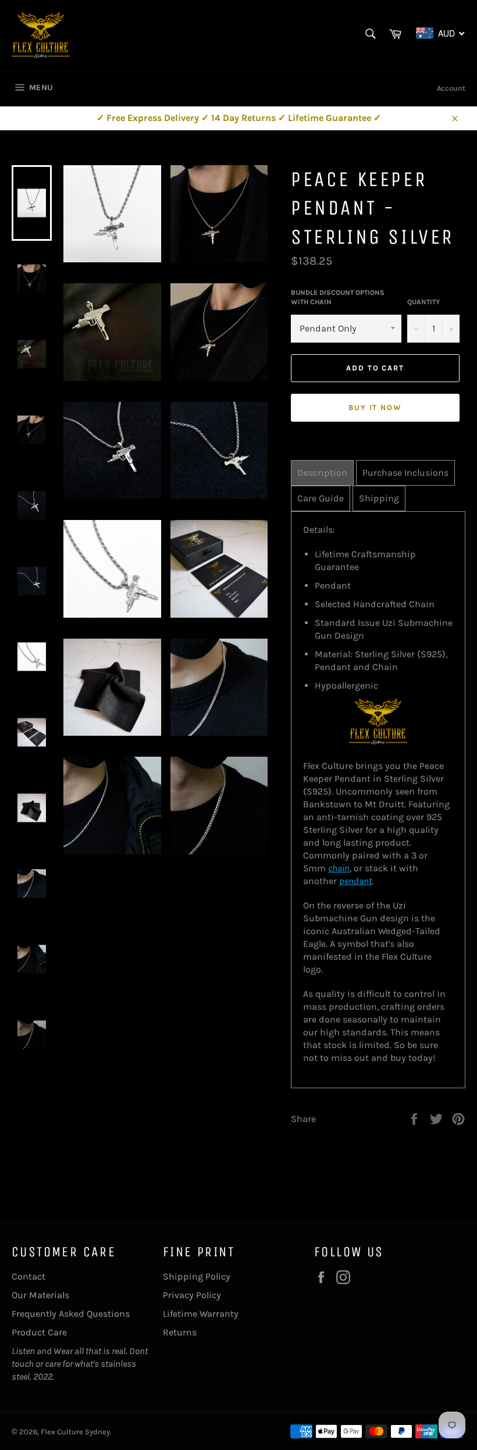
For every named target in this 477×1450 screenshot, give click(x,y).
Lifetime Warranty (200, 1313)
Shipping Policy (196, 1276)
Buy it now (375, 407)
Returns (180, 1332)
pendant (355, 880)
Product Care (39, 1332)
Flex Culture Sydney (75, 1431)
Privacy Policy (192, 1295)
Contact (28, 1276)
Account (451, 88)
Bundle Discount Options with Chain (338, 297)
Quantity (423, 302)
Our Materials (40, 1295)
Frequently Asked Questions (71, 1313)
